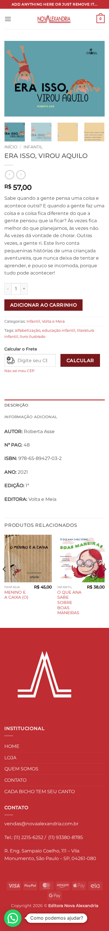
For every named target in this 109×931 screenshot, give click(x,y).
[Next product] (9, 174)
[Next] (95, 78)
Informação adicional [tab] (30, 417)
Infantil (33, 147)
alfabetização (27, 330)
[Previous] (13, 78)
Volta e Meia (53, 321)
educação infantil (58, 330)
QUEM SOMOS (21, 769)
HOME (11, 746)
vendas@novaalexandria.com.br (41, 823)
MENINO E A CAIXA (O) (16, 595)
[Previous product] (20, 174)
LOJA (10, 757)
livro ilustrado (32, 336)
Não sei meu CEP (19, 371)
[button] (7, 19)
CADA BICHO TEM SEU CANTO (39, 791)
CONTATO (15, 780)
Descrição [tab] (16, 405)
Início (10, 147)
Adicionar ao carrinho (43, 305)
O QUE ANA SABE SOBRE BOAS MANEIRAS (69, 602)
